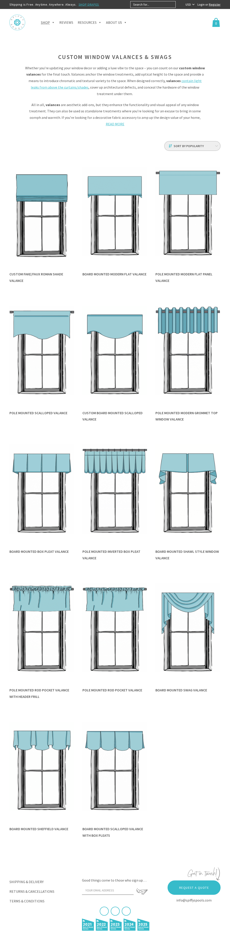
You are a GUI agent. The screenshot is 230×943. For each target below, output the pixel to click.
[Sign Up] (142, 891)
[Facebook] (104, 911)
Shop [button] (45, 22)
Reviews (66, 22)
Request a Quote (194, 888)
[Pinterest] (115, 911)
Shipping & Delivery (26, 882)
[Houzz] (126, 911)
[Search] (179, 4)
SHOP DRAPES (89, 4)
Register (215, 4)
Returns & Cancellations (31, 891)
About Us (114, 22)
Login (201, 4)
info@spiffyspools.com (194, 900)
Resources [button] (87, 22)
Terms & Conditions (26, 901)
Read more (115, 124)
